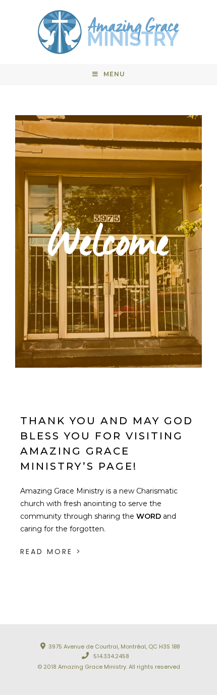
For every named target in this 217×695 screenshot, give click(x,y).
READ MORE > (51, 552)
